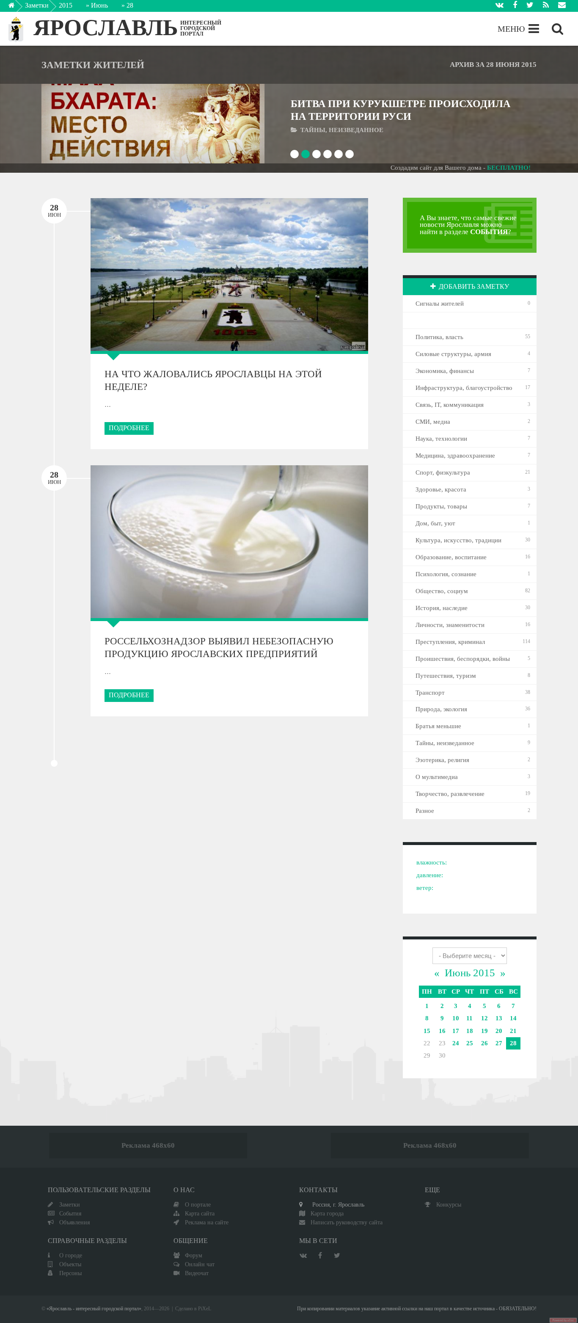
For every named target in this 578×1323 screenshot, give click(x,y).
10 (455, 1018)
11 (469, 1018)
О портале (198, 1204)
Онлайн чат (200, 1264)
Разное (425, 810)
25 (469, 1043)
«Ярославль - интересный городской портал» (94, 1309)
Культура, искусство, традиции (458, 540)
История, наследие (442, 608)
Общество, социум (442, 591)
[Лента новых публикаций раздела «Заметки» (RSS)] (545, 6)
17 (455, 1030)
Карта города (327, 1213)
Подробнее (129, 427)
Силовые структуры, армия (453, 354)
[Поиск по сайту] (557, 29)
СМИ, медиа (433, 421)
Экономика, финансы (445, 370)
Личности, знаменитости (450, 624)
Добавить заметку (474, 286)
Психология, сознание (446, 574)
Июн (54, 210)
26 (484, 1043)
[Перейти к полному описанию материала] (234, 123)
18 (469, 1030)
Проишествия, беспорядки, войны (463, 658)
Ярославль (105, 27)
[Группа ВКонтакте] (499, 6)
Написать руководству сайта (347, 1222)
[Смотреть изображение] (72, 123)
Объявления (74, 1222)
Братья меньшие (438, 726)
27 (498, 1043)
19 (484, 1030)
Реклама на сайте (206, 1222)
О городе (70, 1255)
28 (513, 1043)
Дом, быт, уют (435, 523)
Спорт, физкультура (443, 472)
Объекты (70, 1264)
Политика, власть (439, 337)
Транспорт (430, 692)
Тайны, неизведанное (445, 743)
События (70, 1213)
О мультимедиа (437, 776)
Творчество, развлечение (450, 793)
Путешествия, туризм (446, 675)
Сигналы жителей (440, 303)
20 (498, 1030)
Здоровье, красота (441, 489)
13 (498, 1018)
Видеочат (197, 1273)
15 (427, 1030)
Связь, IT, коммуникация (450, 404)
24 (455, 1043)
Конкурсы (448, 1204)
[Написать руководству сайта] (561, 6)
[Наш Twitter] (530, 6)
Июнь (99, 5)
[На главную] (17, 8)
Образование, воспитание (451, 557)
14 (513, 1018)
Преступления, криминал (450, 641)
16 (442, 1030)
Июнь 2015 (470, 973)
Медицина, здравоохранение (455, 455)
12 (484, 1018)
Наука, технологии (441, 438)
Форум (193, 1255)
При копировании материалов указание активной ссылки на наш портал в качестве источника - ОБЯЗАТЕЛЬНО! (417, 1309)
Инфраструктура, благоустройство (464, 387)
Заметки (37, 5)
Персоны (70, 1273)
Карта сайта (200, 1213)
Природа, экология (441, 709)
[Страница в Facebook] (515, 6)
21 (513, 1030)
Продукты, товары (441, 506)
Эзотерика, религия (442, 760)
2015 (65, 5)
